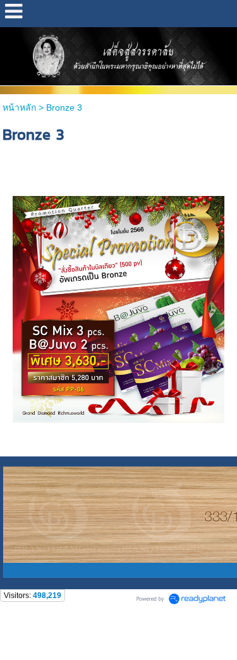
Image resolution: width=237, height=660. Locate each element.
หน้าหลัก (19, 107)
